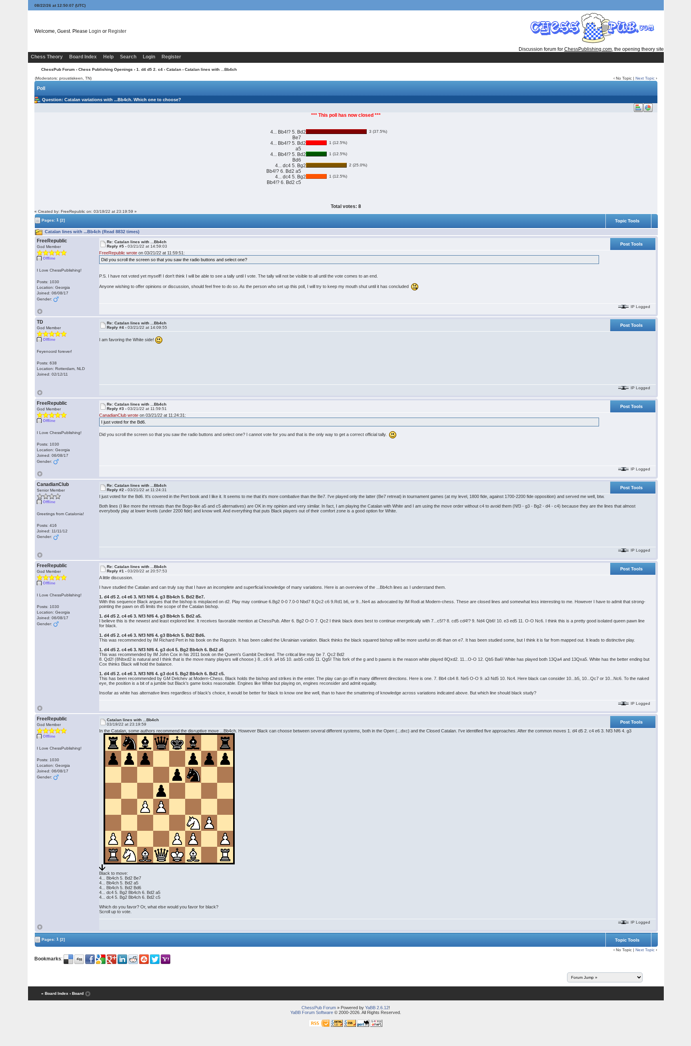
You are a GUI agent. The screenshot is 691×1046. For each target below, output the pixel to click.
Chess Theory (47, 57)
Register (117, 31)
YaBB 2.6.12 (377, 1007)
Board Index (83, 57)
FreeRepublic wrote (118, 252)
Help (108, 57)
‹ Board (77, 993)
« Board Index (54, 993)
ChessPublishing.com (588, 49)
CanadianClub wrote (118, 415)
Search (128, 57)
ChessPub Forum (58, 69)
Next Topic (645, 78)
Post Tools (631, 244)
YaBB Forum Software (311, 1012)
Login (95, 31)
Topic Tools (627, 220)
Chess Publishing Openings (105, 69)
